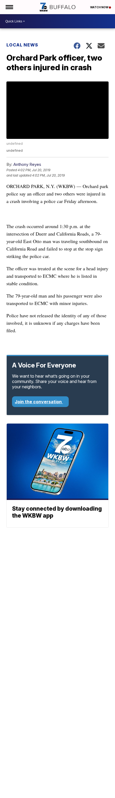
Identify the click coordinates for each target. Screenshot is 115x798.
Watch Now (99, 7)
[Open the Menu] (9, 7)
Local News (22, 45)
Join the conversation (39, 401)
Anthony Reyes (27, 164)
